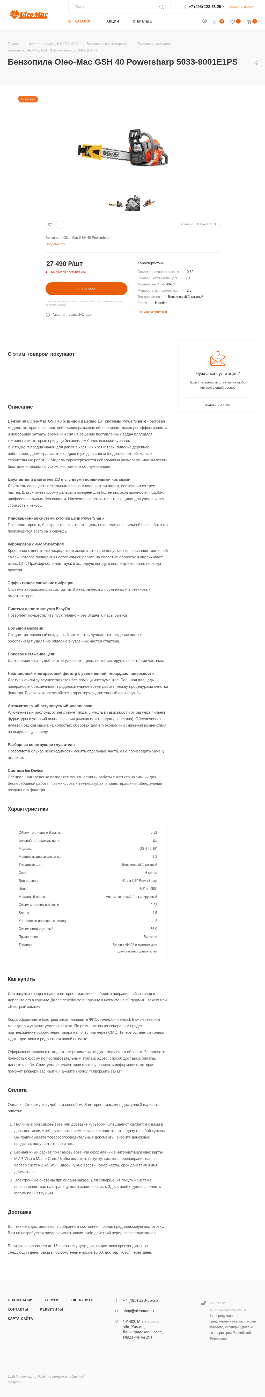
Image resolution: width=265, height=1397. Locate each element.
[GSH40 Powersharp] (123, 142)
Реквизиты (51, 1309)
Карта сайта (20, 1319)
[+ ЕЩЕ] (174, 21)
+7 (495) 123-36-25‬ (205, 6)
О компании (20, 1300)
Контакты (18, 1309)
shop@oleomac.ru (138, 1311)
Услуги (52, 1300)
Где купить (82, 1300)
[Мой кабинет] (204, 21)
